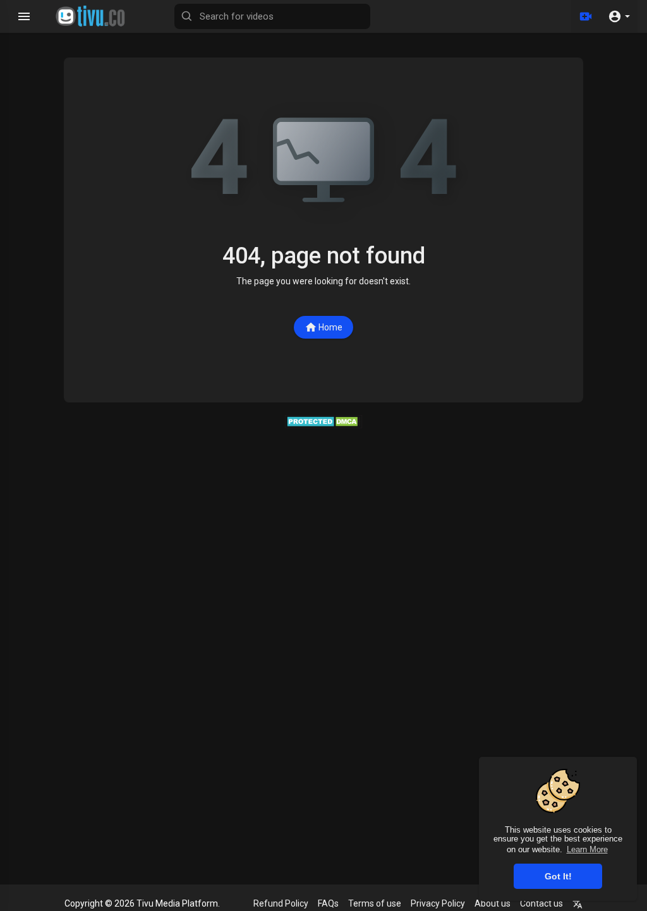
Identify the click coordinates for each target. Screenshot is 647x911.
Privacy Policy (438, 903)
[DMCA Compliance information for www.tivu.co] (324, 421)
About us (493, 903)
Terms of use (374, 903)
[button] (619, 16)
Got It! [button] (558, 876)
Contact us (541, 903)
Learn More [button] (587, 849)
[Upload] (585, 16)
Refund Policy (280, 903)
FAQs (328, 903)
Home (330, 327)
